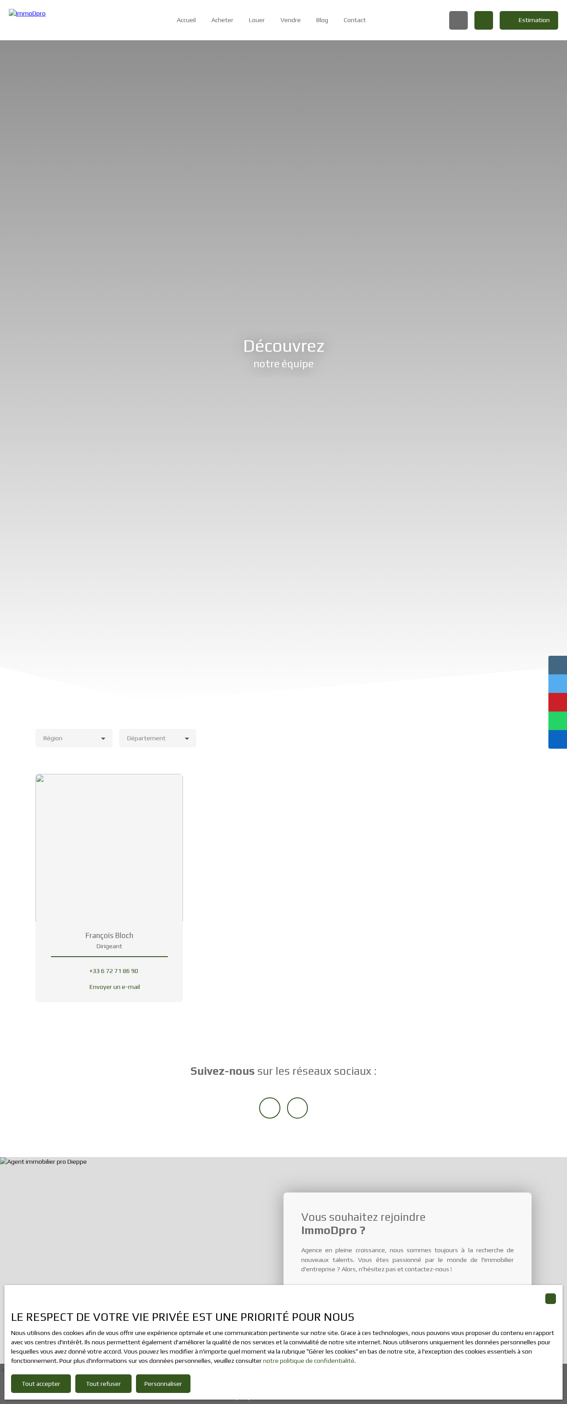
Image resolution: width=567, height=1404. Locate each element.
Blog (322, 19)
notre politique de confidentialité (308, 1360)
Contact (355, 19)
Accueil (186, 19)
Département (146, 738)
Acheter (222, 19)
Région (52, 738)
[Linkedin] (269, 1108)
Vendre (290, 19)
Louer (257, 19)
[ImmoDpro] (51, 20)
